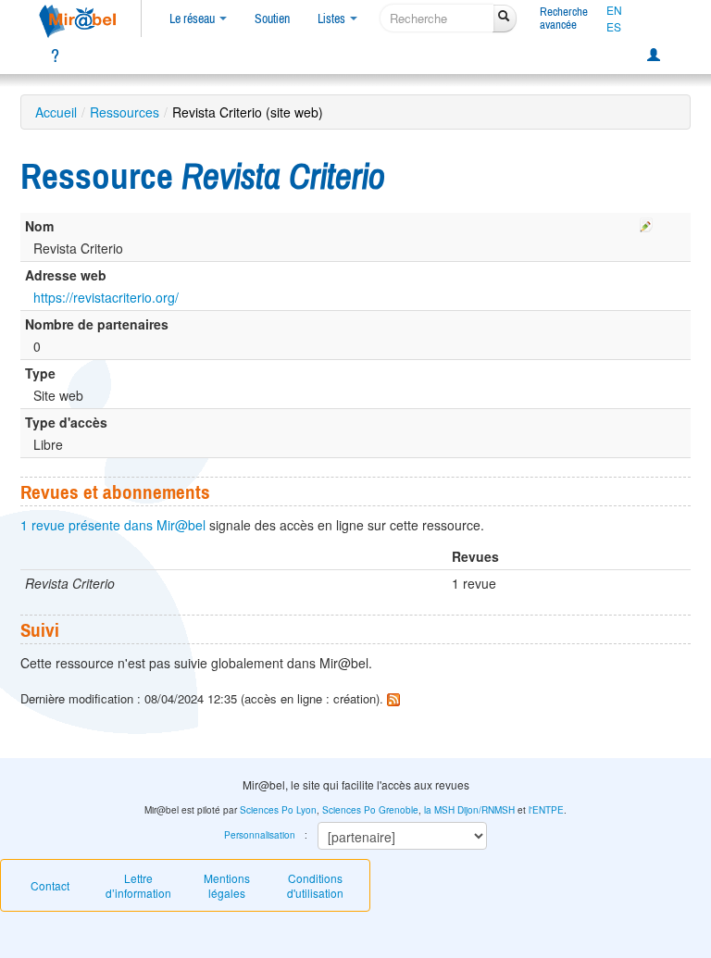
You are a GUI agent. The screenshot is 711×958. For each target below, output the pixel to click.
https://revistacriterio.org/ (106, 297)
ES (613, 26)
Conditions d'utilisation (315, 885)
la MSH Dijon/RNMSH (469, 809)
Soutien (272, 18)
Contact (50, 885)
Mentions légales (227, 885)
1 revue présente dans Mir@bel (113, 525)
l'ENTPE (546, 809)
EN (614, 10)
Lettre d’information (138, 885)
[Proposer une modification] (646, 222)
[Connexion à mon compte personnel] (653, 55)
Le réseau (193, 18)
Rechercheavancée (564, 18)
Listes (333, 18)
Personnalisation (259, 834)
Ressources (124, 112)
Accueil (56, 112)
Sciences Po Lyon (278, 809)
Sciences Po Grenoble (370, 809)
